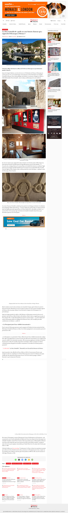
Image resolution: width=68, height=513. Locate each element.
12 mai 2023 (14, 36)
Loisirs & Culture (12, 24)
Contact (63, 511)
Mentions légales (16, 511)
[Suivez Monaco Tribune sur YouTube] (60, 133)
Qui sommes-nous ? (7, 511)
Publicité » (24, 215)
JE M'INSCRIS (54, 129)
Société (40, 24)
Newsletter (54, 20)
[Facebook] (22, 460)
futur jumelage (16, 448)
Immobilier (53, 108)
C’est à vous (56, 24)
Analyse (49, 108)
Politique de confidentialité (29, 511)
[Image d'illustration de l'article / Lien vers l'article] (54, 36)
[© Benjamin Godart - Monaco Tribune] (54, 82)
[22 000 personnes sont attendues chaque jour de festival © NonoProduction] (9, 489)
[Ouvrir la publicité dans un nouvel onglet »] (34, 10)
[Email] (32, 460)
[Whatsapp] (16, 460)
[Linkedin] (25, 460)
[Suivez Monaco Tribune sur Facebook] (51, 133)
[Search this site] (64, 20)
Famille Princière (22, 24)
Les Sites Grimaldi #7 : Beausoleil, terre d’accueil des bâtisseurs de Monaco (26, 348)
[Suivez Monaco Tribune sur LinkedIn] (57, 133)
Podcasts (13, 20)
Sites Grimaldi (35, 463)
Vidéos (8, 20)
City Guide (63, 24)
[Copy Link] (29, 460)
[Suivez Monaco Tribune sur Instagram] (54, 133)
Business (35, 24)
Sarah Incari (6, 36)
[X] (19, 460)
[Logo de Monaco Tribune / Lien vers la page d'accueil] (34, 20)
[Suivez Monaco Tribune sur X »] (49, 133)
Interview (5, 29)
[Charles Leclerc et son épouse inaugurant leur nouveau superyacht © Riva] (24, 472)
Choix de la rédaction (17, 463)
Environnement (48, 24)
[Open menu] (3, 20)
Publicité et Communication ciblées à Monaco (48, 511)
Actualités (4, 24)
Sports (29, 24)
